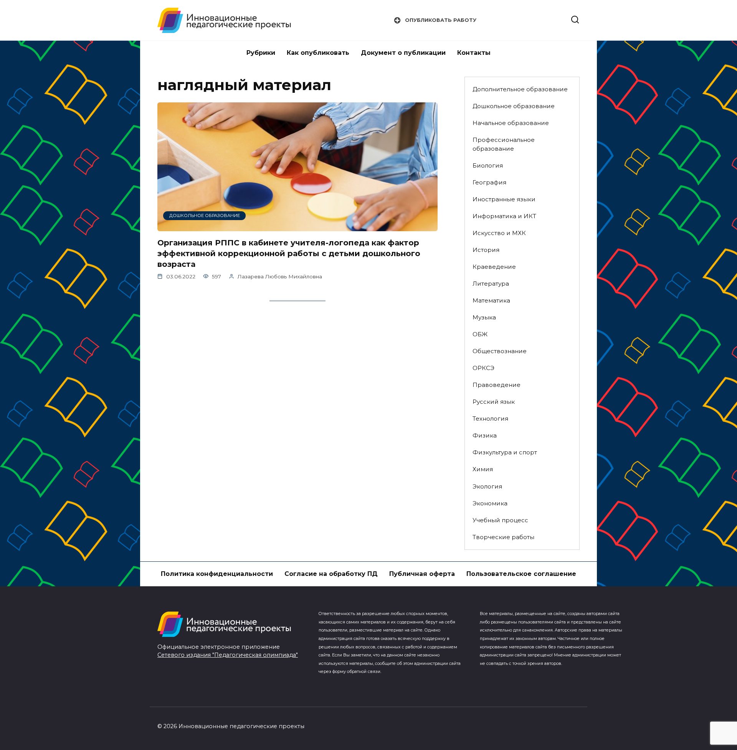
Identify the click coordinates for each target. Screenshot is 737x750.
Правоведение (497, 384)
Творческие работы (503, 537)
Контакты (474, 52)
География (489, 182)
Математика (491, 300)
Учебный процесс (500, 520)
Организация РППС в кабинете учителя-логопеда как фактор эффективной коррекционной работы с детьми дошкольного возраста (288, 253)
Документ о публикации (403, 52)
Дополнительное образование (520, 89)
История (486, 249)
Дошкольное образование (514, 106)
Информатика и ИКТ (504, 216)
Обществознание (500, 351)
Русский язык (494, 401)
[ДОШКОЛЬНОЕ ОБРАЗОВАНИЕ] (297, 226)
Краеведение (494, 266)
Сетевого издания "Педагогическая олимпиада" (227, 654)
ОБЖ (480, 334)
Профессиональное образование (504, 144)
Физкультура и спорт (505, 452)
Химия (483, 469)
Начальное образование (511, 123)
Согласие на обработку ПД (331, 573)
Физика (485, 435)
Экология (487, 486)
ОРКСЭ (483, 368)
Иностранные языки (504, 199)
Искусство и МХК (499, 233)
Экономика (490, 503)
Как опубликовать (318, 52)
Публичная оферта (422, 573)
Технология (490, 418)
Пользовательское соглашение (521, 573)
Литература (491, 283)
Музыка (484, 317)
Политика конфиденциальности (217, 573)
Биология (488, 165)
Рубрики (260, 52)
